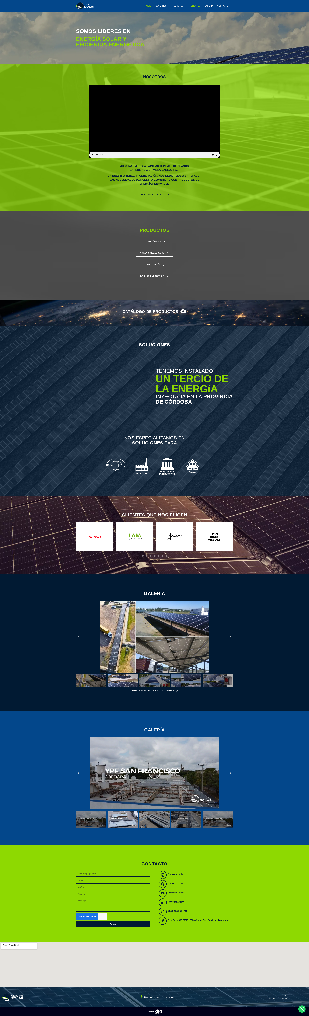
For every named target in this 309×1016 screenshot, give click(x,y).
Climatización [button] (152, 265)
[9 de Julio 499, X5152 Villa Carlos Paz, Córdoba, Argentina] (163, 921)
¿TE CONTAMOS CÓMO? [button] (152, 194)
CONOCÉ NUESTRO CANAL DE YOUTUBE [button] (152, 690)
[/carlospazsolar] (163, 875)
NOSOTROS (161, 6)
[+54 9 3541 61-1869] (163, 912)
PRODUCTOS (177, 6)
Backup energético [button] (152, 276)
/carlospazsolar (176, 874)
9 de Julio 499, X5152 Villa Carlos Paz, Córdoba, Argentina (198, 920)
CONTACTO (222, 6)
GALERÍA (209, 6)
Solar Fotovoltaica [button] (152, 253)
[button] (143, 556)
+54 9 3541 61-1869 (177, 911)
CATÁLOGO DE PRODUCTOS (150, 311)
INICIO (148, 6)
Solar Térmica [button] (152, 242)
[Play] (154, 773)
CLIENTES (195, 6)
